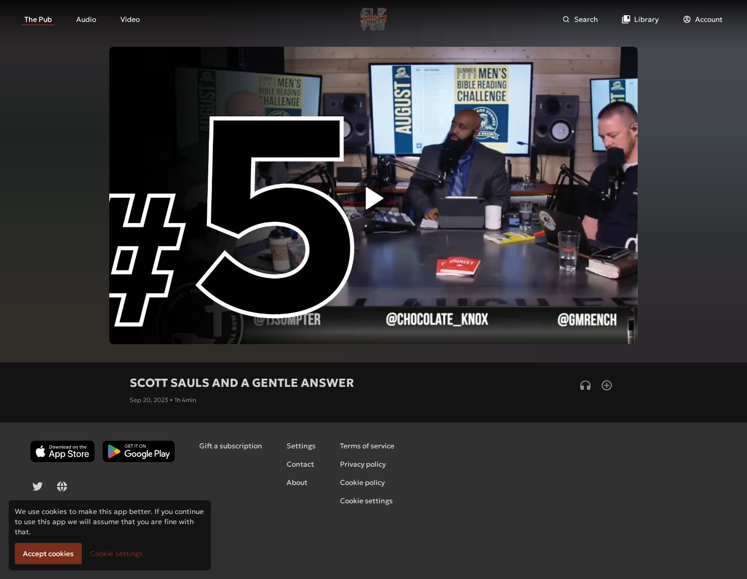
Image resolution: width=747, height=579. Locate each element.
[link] (38, 19)
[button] (373, 200)
